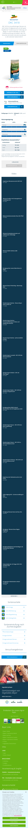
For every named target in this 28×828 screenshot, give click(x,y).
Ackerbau (5, 761)
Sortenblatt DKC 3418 (12, 92)
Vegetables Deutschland (9, 743)
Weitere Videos (14, 596)
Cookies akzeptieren (14, 825)
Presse (5, 741)
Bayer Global (6, 731)
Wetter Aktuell (7, 755)
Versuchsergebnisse (12, 97)
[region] (14, 809)
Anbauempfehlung (21, 43)
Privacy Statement (18, 815)
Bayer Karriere (7, 735)
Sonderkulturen (7, 765)
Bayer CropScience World (10, 733)
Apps (4, 753)
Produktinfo (6, 43)
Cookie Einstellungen (14, 818)
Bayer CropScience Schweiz (10, 739)
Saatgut (5, 763)
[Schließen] (25, 792)
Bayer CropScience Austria (10, 737)
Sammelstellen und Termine (10, 774)
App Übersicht (14, 716)
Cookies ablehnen (14, 821)
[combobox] (14, 657)
